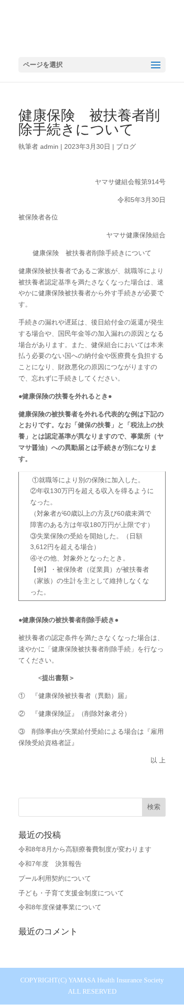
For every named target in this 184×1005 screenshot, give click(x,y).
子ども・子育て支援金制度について (71, 893)
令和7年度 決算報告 (50, 863)
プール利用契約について (54, 878)
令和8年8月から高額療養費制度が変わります (84, 849)
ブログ (126, 146)
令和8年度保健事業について (59, 907)
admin (49, 146)
